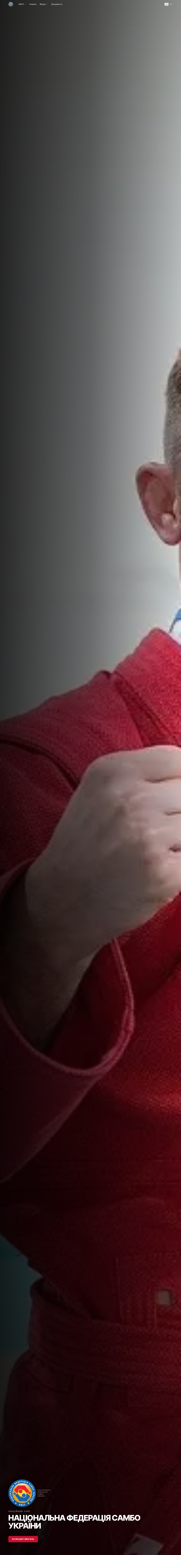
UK (166, 4)
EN (171, 4)
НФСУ (21, 4)
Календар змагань (23, 1539)
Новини (33, 4)
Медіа (43, 4)
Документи (56, 4)
